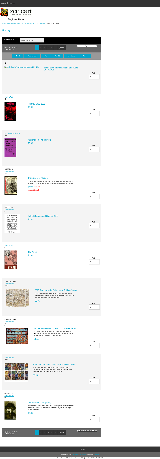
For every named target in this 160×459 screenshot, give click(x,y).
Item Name (71, 56)
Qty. (45, 56)
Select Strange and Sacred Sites (43, 216)
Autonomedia (9, 171)
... (55, 47)
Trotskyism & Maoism (38, 178)
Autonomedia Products (15, 23)
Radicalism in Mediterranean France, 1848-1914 (61, 68)
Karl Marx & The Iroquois (39, 140)
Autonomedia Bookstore (79, 454)
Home (3, 3)
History (42, 23)
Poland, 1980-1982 (36, 104)
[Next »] (61, 47)
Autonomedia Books (31, 23)
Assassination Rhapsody (39, 402)
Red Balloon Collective (12, 133)
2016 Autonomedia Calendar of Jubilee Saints (55, 328)
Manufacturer (32, 56)
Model (18, 56)
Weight (57, 56)
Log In (12, 3)
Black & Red (8, 97)
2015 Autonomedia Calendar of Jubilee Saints (56, 290)
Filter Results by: (9, 39)
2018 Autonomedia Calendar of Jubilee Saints (54, 364)
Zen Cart (96, 454)
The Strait (32, 252)
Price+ (85, 56)
